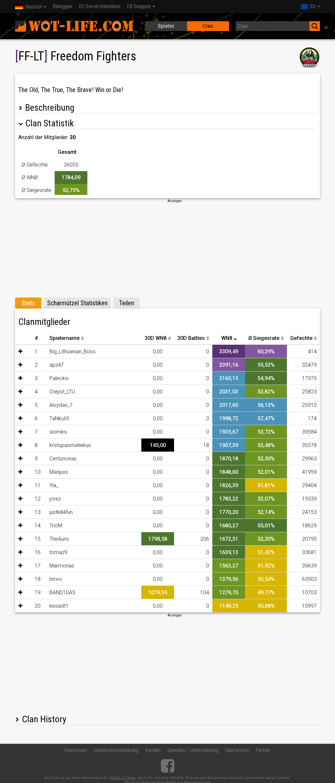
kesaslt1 (59, 606)
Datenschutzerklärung (116, 750)
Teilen (126, 303)
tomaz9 (58, 552)
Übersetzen (237, 750)
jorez (55, 499)
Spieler (166, 26)
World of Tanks (123, 778)
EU (313, 6)
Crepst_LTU (62, 392)
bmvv (55, 579)
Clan (208, 26)
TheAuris (59, 539)
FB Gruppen (139, 6)
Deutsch (33, 7)
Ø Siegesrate (263, 338)
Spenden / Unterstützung (193, 750)
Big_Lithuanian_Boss (72, 351)
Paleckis (59, 378)
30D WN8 (156, 338)
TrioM (55, 525)
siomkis (58, 432)
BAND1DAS (62, 592)
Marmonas (61, 566)
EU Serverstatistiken (99, 6)
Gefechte (301, 338)
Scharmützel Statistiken (77, 303)
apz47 (56, 365)
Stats (28, 303)
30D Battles (191, 338)
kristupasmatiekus (70, 445)
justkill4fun (61, 512)
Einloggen (62, 6)
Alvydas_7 (61, 405)
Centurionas (63, 458)
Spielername (64, 338)
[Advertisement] (167, 249)
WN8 (226, 338)
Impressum (75, 750)
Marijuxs (58, 472)
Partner (263, 750)
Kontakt (153, 750)
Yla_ (54, 485)
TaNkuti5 (59, 418)
